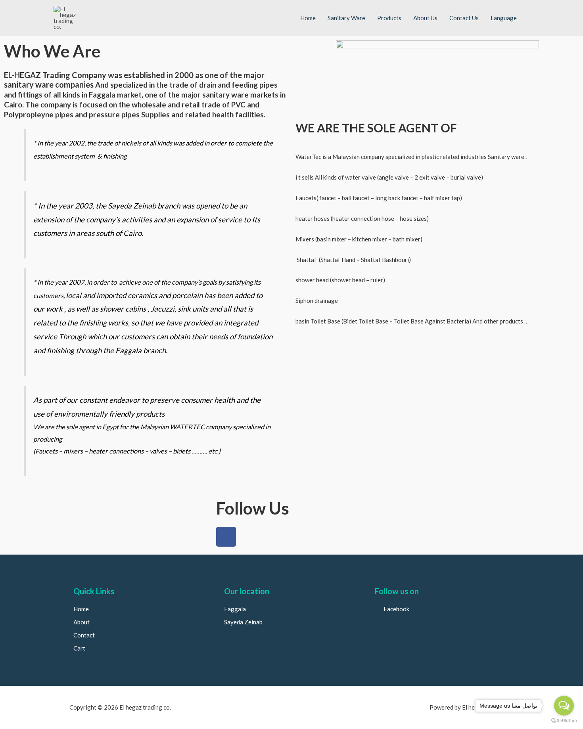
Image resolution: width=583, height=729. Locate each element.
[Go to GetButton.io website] (564, 720)
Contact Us (464, 17)
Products (389, 17)
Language (504, 17)
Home (308, 17)
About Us (425, 17)
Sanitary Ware (346, 17)
